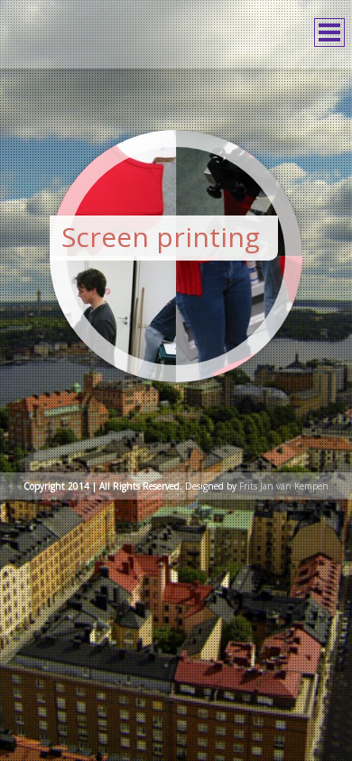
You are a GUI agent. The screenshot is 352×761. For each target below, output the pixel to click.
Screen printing (160, 236)
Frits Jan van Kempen (284, 489)
